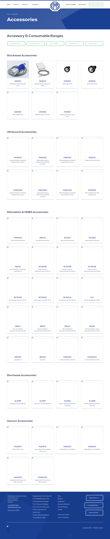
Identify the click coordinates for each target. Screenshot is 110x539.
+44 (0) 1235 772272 (13, 505)
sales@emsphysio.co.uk (14, 507)
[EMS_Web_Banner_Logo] (55, 2)
